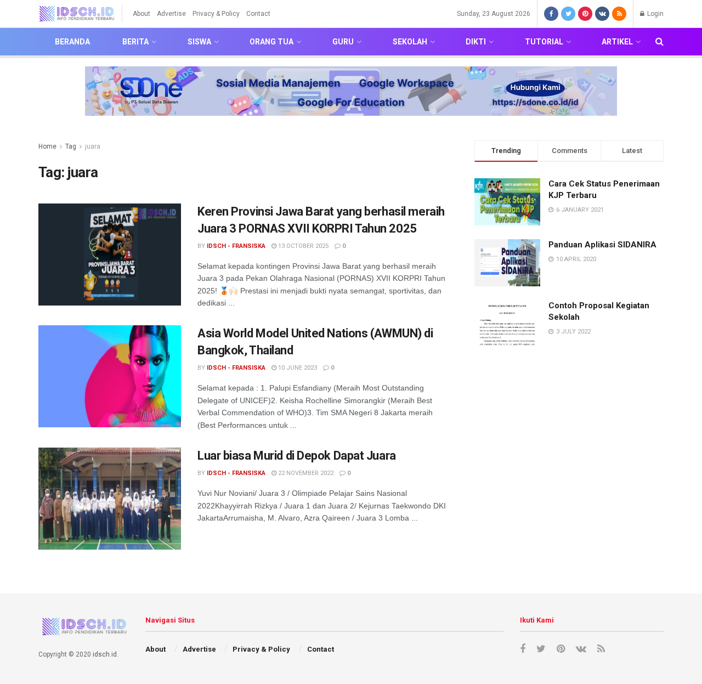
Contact (258, 14)
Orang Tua (271, 41)
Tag (70, 146)
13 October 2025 (302, 246)
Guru (343, 41)
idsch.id (105, 654)
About (141, 14)
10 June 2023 (296, 367)
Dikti (476, 41)
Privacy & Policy (216, 14)
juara (92, 146)
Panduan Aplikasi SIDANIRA (602, 245)
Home (47, 146)
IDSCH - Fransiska (236, 246)
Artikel (617, 41)
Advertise (171, 14)
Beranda (72, 41)
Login (655, 14)
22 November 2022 (304, 473)
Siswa (199, 41)
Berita (135, 41)
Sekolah (410, 41)
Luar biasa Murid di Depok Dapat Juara (296, 455)
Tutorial (544, 41)
